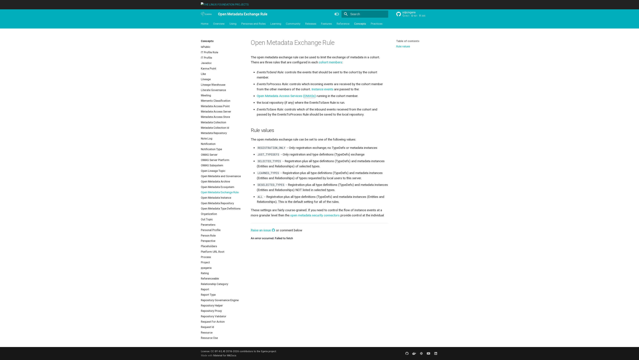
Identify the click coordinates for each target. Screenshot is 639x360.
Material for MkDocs (224, 355)
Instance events (322, 89)
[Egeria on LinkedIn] (435, 353)
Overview (219, 23)
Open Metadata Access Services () (286, 96)
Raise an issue (261, 230)
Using (232, 23)
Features (326, 23)
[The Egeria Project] (206, 14)
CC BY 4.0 (216, 351)
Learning (275, 23)
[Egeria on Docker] (414, 353)
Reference (342, 23)
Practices (376, 23)
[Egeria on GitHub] (407, 353)
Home (204, 23)
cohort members (330, 62)
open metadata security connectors (315, 215)
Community (293, 23)
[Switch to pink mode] (337, 14)
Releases (310, 23)
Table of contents (407, 41)
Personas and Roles (253, 23)
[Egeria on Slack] (421, 353)
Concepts (360, 23)
